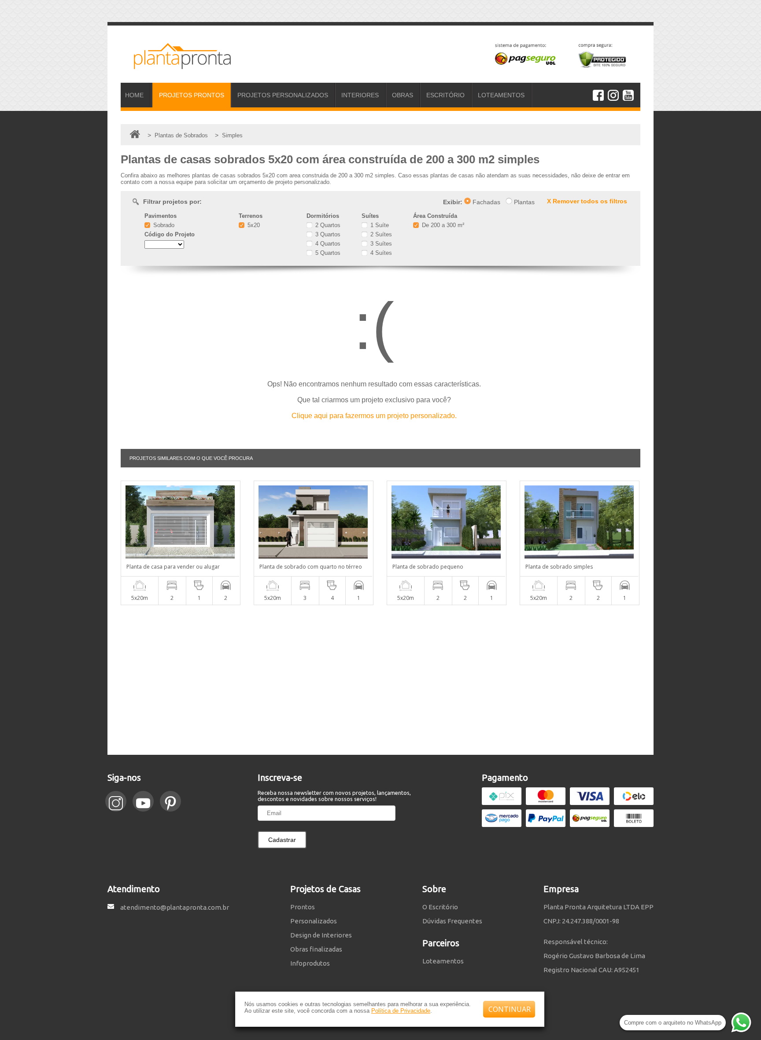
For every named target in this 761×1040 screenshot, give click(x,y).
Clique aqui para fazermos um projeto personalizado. (374, 415)
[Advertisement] (380, 680)
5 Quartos (327, 253)
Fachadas (485, 202)
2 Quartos (327, 225)
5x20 (253, 225)
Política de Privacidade (400, 1010)
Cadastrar (282, 839)
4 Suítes (380, 253)
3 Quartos (327, 234)
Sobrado (162, 225)
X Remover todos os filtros (587, 201)
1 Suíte (379, 225)
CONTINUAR (509, 1009)
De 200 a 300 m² (442, 225)
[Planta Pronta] (176, 65)
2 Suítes (380, 234)
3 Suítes (380, 243)
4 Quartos (327, 243)
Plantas (523, 202)
